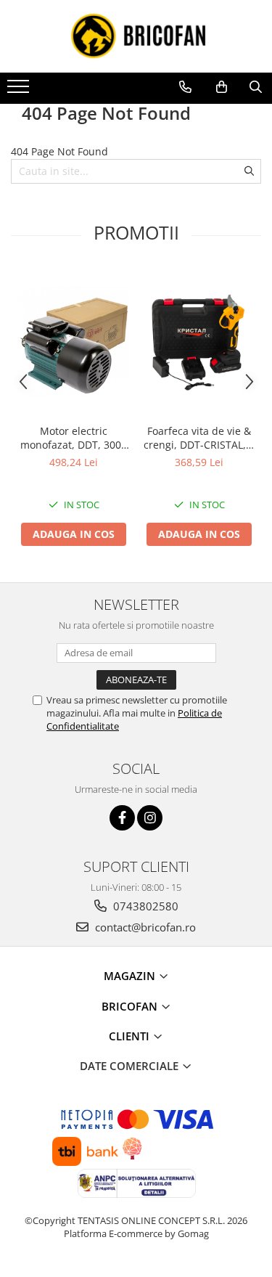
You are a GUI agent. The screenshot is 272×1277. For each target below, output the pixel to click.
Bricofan (131, 1006)
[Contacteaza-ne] (185, 87)
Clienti (130, 1036)
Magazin (131, 975)
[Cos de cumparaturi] (221, 87)
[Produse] (20, 91)
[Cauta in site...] (255, 87)
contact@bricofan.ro (144, 927)
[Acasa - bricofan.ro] (136, 36)
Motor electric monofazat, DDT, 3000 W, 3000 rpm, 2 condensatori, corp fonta (73, 438)
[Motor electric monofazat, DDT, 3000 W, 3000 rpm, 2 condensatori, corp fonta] (73, 342)
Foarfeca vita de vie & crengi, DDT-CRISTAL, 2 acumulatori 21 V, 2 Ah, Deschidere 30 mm (199, 438)
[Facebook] (122, 818)
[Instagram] (149, 818)
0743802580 (144, 906)
